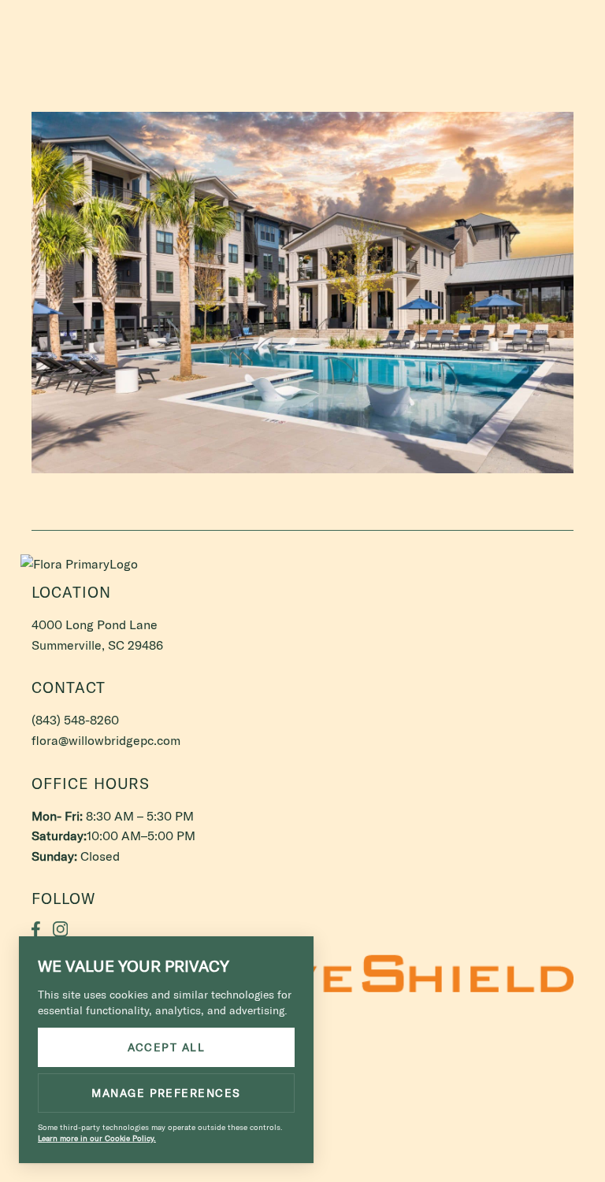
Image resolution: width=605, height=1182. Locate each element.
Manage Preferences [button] (166, 1093)
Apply (63, 22)
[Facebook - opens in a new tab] (36, 929)
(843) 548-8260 (525, 22)
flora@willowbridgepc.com (106, 740)
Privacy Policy (379, 1073)
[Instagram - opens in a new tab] (60, 928)
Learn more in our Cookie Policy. (97, 1138)
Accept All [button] (167, 1047)
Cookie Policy (459, 1073)
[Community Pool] (302, 292)
